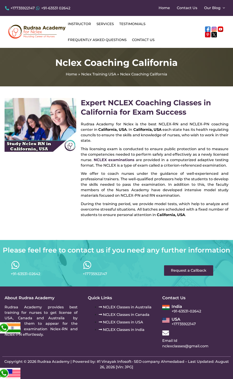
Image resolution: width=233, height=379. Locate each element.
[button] (222, 8)
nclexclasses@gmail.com (185, 346)
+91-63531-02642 (186, 311)
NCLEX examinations (114, 160)
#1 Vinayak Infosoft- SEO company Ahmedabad (140, 361)
